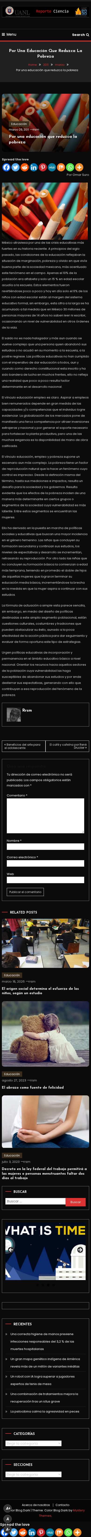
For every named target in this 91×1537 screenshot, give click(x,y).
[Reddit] (25, 167)
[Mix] (61, 167)
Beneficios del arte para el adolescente (22, 746)
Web (10, 874)
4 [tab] (53, 1285)
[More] (79, 167)
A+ (8, 1508)
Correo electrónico (22, 857)
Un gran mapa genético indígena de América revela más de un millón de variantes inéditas (45, 1363)
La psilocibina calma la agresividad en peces (44, 1411)
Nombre (14, 840)
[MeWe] (52, 167)
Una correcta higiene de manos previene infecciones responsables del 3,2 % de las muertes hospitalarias (42, 1341)
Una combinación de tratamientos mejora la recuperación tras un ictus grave (44, 1398)
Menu (11, 34)
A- (8, 1529)
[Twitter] (15, 167)
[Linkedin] (34, 167)
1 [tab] (37, 1285)
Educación (19, 124)
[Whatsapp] (70, 167)
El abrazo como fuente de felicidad (33, 1088)
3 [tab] (48, 1285)
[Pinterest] (43, 167)
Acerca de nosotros (36, 1505)
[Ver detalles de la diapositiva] (45, 1251)
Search (78, 34)
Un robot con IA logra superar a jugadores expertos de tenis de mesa (42, 1380)
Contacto (62, 1505)
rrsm (36, 130)
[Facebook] (6, 167)
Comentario (17, 795)
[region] (45, 1251)
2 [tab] (43, 1285)
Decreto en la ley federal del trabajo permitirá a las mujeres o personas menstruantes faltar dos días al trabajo (44, 1173)
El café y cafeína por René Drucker (68, 746)
